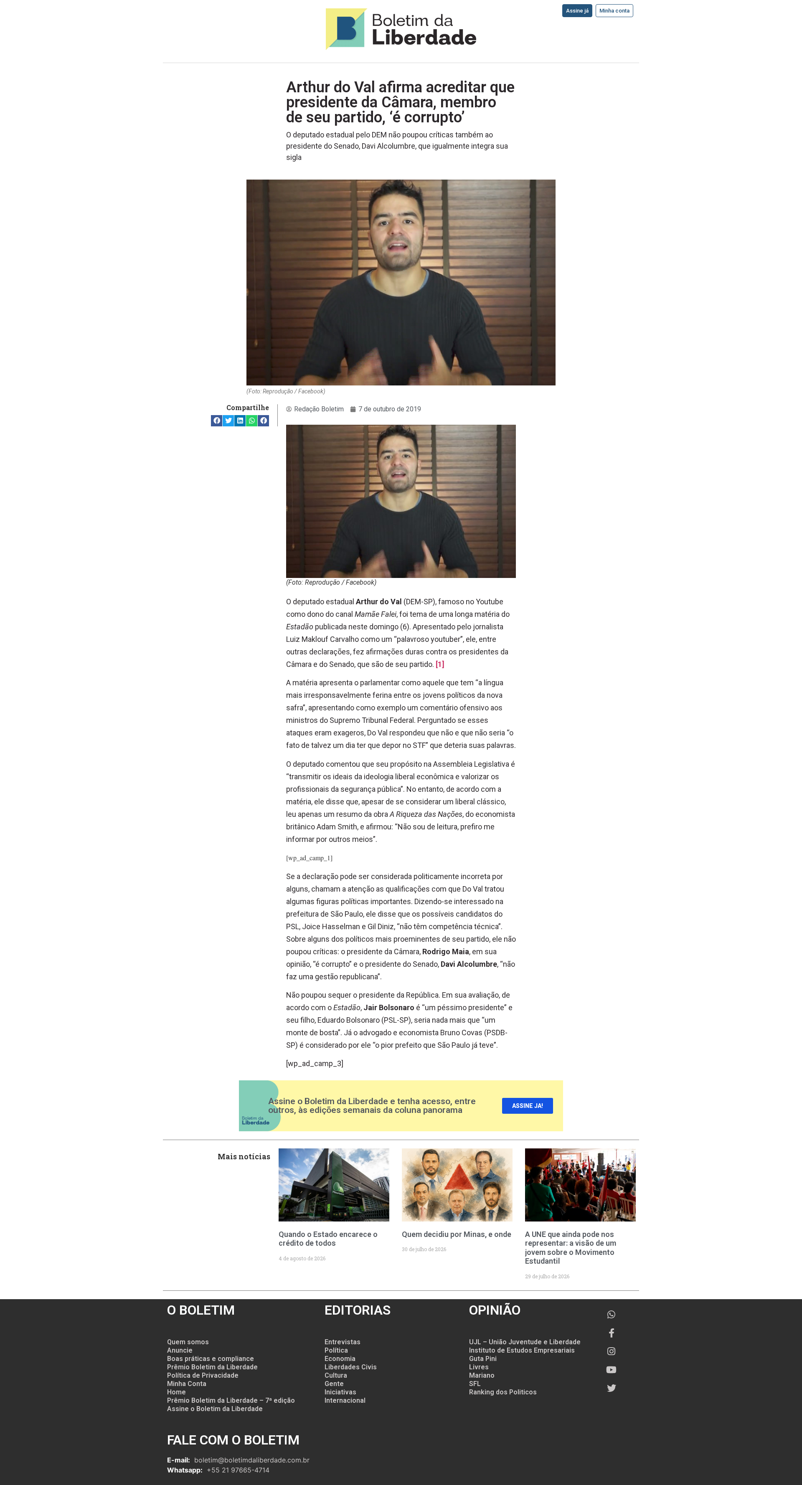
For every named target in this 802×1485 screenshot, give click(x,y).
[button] (216, 420)
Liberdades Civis (351, 1367)
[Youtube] (611, 1370)
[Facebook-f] (611, 1333)
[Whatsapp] (611, 1314)
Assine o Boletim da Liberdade (215, 1409)
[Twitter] (611, 1388)
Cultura (336, 1375)
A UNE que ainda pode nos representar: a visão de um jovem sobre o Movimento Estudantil (570, 1248)
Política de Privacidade (203, 1375)
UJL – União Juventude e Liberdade (525, 1342)
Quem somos (188, 1342)
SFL (475, 1384)
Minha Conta (186, 1384)
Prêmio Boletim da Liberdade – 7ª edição (231, 1400)
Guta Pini (483, 1359)
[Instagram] (611, 1351)
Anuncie (180, 1350)
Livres (479, 1367)
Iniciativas (340, 1392)
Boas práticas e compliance (210, 1359)
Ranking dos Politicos (503, 1392)
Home (176, 1392)
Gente (334, 1384)
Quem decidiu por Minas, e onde (456, 1234)
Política (336, 1350)
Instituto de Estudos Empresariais (522, 1350)
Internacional (345, 1400)
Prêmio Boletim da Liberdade (212, 1367)
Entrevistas (342, 1342)
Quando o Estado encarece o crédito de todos (328, 1239)
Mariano (482, 1375)
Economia (340, 1359)
